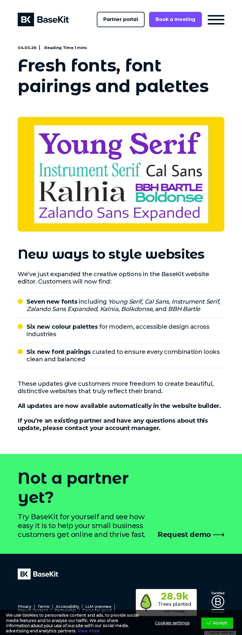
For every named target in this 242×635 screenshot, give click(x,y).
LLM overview (98, 606)
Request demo (184, 534)
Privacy (24, 606)
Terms (43, 606)
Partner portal (120, 19)
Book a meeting (175, 19)
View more (88, 631)
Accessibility (67, 606)
